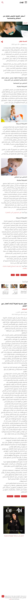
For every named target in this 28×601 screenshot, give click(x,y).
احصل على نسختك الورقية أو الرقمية (14, 536)
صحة (18, 274)
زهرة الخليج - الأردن (22, 312)
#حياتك (25, 289)
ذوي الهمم (24, 496)
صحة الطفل (23, 274)
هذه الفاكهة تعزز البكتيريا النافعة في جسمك (5, 293)
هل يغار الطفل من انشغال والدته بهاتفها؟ (14, 293)
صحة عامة (17, 496)
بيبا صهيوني (23, 44)
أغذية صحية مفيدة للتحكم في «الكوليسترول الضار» (23, 292)
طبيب (13, 274)
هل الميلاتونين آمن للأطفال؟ (13, 212)
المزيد (10, 599)
